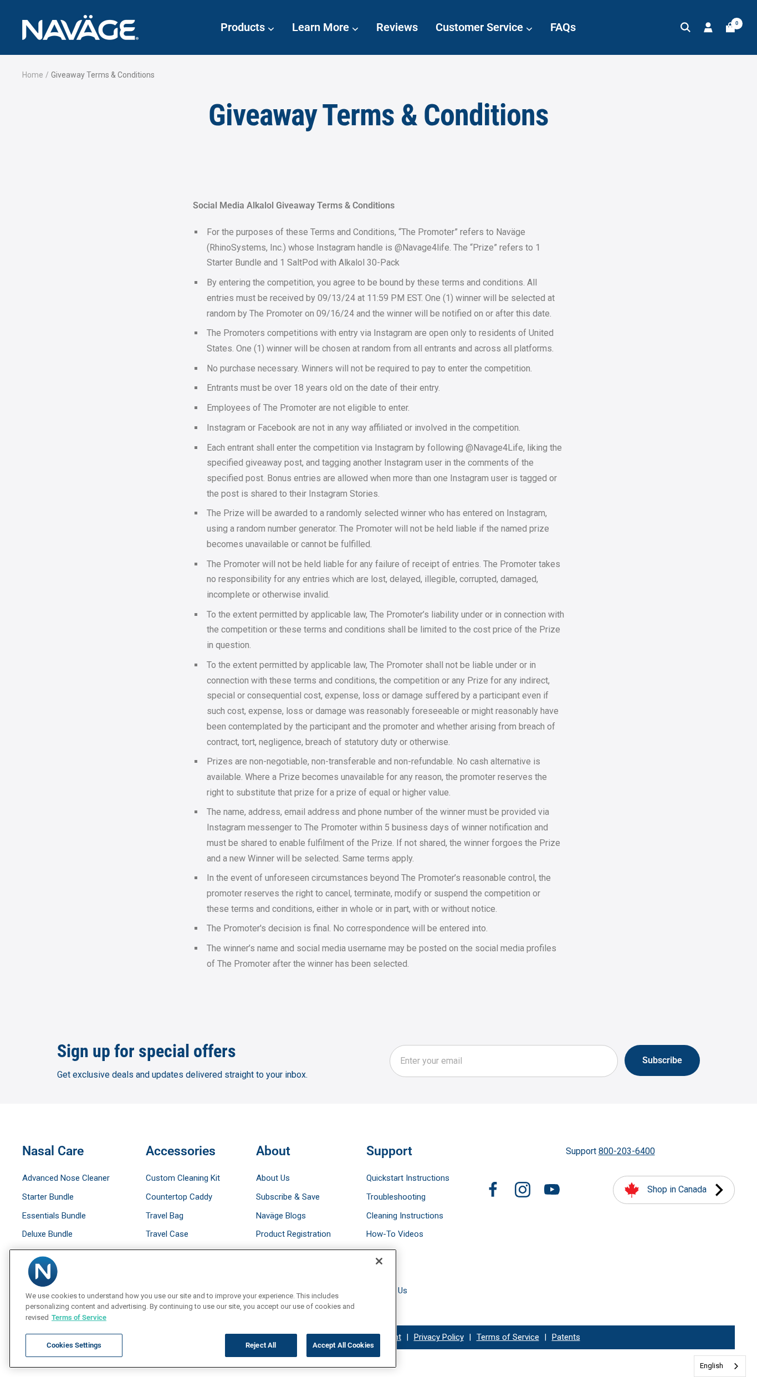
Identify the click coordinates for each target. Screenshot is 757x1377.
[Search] (685, 27)
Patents (566, 1337)
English (711, 1365)
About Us (273, 1178)
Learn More (322, 27)
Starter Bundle (48, 1197)
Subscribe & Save (288, 1197)
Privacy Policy (439, 1337)
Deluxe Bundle (47, 1234)
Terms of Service (508, 1337)
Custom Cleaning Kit (183, 1178)
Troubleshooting (396, 1197)
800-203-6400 (627, 1151)
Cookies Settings (74, 1345)
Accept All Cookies (343, 1345)
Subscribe (662, 1060)
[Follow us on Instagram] (522, 1189)
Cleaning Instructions (404, 1216)
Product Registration (293, 1234)
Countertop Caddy (179, 1197)
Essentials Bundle (54, 1216)
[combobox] (720, 1366)
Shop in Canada (677, 1189)
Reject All (260, 1345)
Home (32, 74)
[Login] (708, 27)
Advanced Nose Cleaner (66, 1178)
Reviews (397, 27)
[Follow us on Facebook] (493, 1189)
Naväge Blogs (281, 1216)
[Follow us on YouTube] (552, 1189)
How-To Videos (394, 1234)
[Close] (379, 1261)
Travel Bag (164, 1216)
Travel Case (167, 1234)
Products (244, 27)
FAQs (563, 27)
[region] (203, 1308)
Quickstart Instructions (407, 1178)
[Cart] (730, 27)
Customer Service (481, 27)
